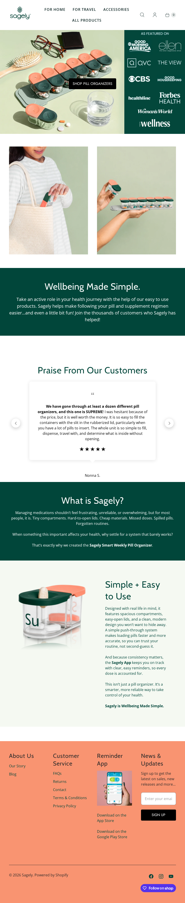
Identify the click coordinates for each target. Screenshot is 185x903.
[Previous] (15, 423)
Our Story (17, 765)
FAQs (57, 773)
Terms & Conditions (70, 797)
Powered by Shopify (51, 875)
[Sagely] (20, 15)
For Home (54, 9)
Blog (12, 774)
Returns (60, 781)
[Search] (142, 14)
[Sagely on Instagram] (161, 876)
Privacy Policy (64, 805)
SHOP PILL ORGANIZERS (92, 83)
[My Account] (154, 14)
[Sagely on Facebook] (151, 876)
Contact (59, 789)
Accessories (116, 9)
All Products (87, 20)
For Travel (84, 9)
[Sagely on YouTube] (171, 876)
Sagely (27, 875)
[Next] (169, 423)
